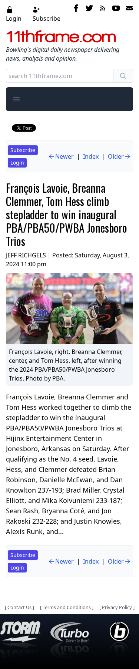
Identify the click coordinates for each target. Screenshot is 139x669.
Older (116, 156)
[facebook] (76, 13)
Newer (64, 156)
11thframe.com (61, 36)
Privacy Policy (117, 607)
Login (13, 18)
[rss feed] (102, 13)
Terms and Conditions (67, 607)
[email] (128, 13)
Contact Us (19, 607)
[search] (123, 76)
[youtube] (116, 13)
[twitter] (89, 13)
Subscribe (46, 18)
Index (91, 156)
